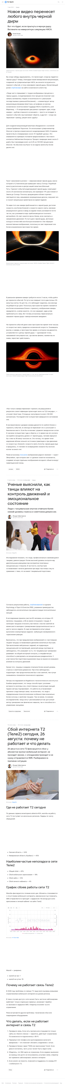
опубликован (16, 88)
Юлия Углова (16, 33)
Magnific (14, 802)
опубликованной (36, 605)
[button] (32, 53)
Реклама (14, 1083)
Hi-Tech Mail (26, 480)
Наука (17, 7)
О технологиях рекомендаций (51, 1083)
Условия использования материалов (33, 1083)
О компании (8, 1083)
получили (24, 455)
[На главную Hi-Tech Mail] (10, 2)
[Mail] (6, 2)
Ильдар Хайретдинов (19, 516)
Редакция (20, 1083)
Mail (3, 1083)
